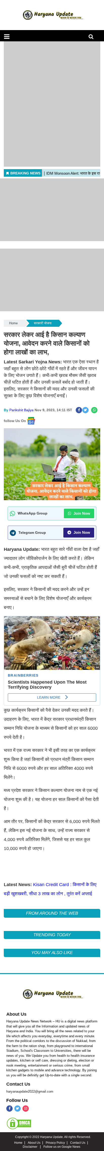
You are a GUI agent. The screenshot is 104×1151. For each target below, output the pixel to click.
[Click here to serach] (92, 38)
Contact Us (18, 1084)
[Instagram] (25, 1108)
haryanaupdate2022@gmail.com (29, 1091)
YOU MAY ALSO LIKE (52, 952)
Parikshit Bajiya (21, 410)
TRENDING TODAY (51, 934)
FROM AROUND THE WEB (52, 913)
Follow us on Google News (61, 1146)
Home (13, 323)
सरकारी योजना (42, 323)
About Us (16, 1014)
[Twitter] (17, 1108)
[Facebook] (9, 1108)
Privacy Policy (55, 1142)
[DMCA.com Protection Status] (19, 1123)
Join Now (81, 513)
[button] (6, 36)
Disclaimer (30, 1146)
